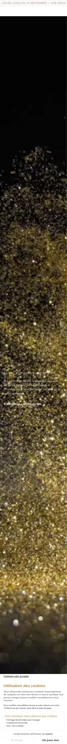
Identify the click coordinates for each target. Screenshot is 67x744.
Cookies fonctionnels (16, 722)
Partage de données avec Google (23, 719)
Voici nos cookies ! (15, 725)
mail (50, 389)
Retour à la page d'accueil (24, 404)
